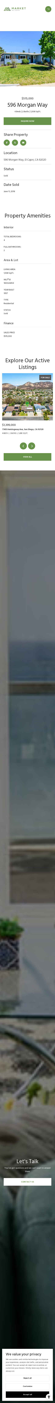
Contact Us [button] (27, 1182)
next (31, 445)
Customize (27, 1386)
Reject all (27, 1378)
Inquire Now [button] (27, 121)
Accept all (27, 1394)
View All (27, 457)
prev (23, 445)
